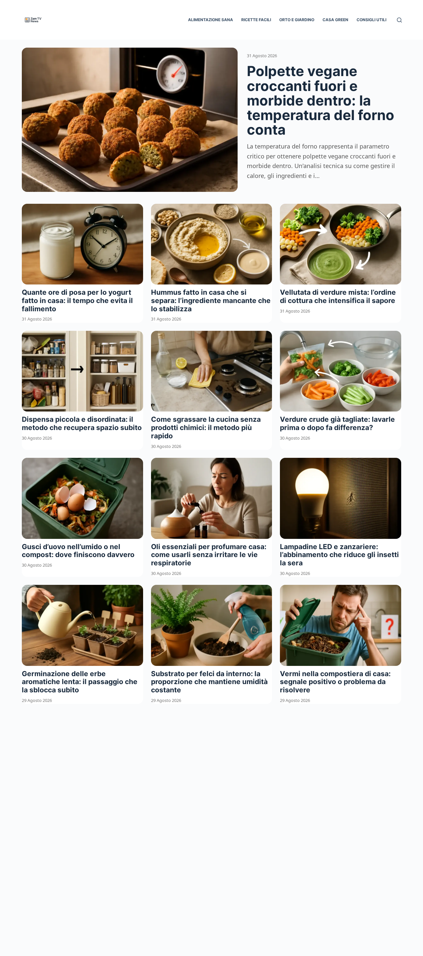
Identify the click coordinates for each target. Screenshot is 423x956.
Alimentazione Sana (210, 19)
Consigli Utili (371, 19)
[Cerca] (399, 20)
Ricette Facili (256, 19)
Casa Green (335, 19)
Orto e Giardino (296, 19)
